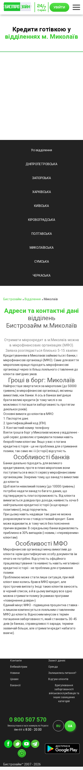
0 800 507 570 (27, 719)
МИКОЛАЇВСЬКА (42, 247)
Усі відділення (41, 150)
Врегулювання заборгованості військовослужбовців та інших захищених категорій (64, 693)
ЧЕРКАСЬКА (41, 275)
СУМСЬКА (41, 261)
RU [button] (58, 726)
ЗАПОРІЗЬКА (41, 178)
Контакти (16, 660)
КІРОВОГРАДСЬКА (41, 220)
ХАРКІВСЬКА (41, 192)
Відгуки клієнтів (58, 679)
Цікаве (14, 679)
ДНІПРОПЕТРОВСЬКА (41, 164)
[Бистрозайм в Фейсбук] (8, 747)
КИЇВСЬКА (41, 206)
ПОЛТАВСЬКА (41, 233)
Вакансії (15, 685)
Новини (15, 672)
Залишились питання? (62, 672)
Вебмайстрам (18, 666)
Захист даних (56, 660)
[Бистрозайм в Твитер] (17, 747)
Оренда (53, 666)
